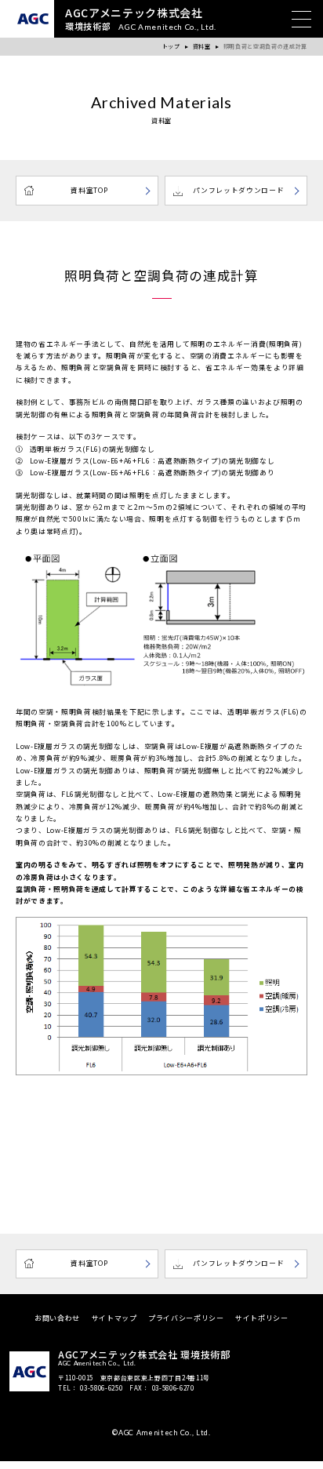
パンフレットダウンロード (238, 190)
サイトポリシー (262, 1318)
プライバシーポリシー (186, 1318)
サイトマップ (114, 1318)
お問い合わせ (57, 1318)
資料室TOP (89, 190)
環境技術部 (140, 20)
